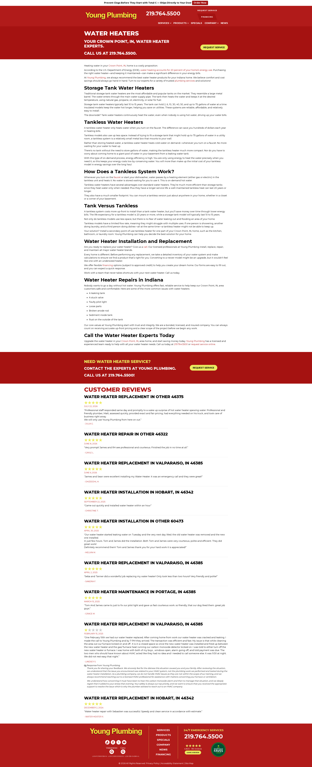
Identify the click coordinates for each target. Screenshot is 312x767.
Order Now (200, 2)
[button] (170, 23)
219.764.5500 (163, 13)
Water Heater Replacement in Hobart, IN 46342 (139, 698)
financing (107, 265)
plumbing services (185, 80)
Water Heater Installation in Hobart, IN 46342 (138, 492)
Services (163, 23)
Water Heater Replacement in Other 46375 (134, 396)
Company (210, 23)
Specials (196, 23)
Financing (163, 754)
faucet (117, 177)
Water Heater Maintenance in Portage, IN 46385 (140, 591)
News (224, 23)
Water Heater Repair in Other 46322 (126, 434)
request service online (203, 344)
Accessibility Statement (172, 763)
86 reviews (196, 749)
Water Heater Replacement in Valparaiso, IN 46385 (143, 463)
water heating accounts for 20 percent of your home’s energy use (176, 70)
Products (180, 23)
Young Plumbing (96, 77)
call (145, 247)
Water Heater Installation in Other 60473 (133, 521)
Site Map (189, 763)
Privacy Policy (152, 763)
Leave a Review (193, 752)
